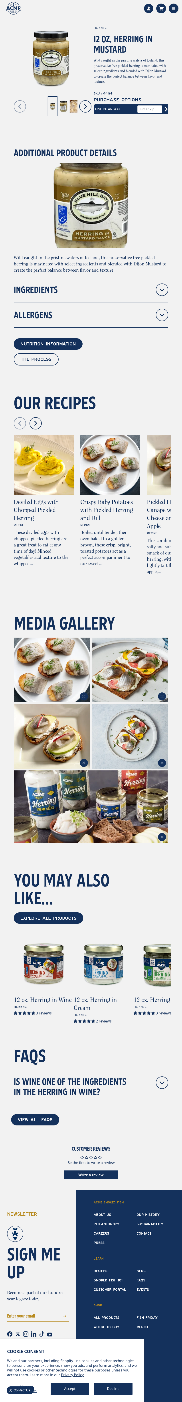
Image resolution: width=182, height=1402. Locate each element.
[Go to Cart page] (161, 8)
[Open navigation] (173, 8)
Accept (69, 1388)
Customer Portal (110, 1290)
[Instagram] (26, 1333)
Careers (101, 1234)
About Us (102, 1215)
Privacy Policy (72, 1374)
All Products (106, 1318)
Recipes (100, 1271)
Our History (148, 1215)
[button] (25, 1013)
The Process (36, 359)
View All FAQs (35, 1119)
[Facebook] (10, 1333)
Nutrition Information (48, 344)
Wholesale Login (149, 8)
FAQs (140, 1280)
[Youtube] (49, 1334)
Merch (142, 1327)
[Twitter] (18, 1333)
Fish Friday (147, 1318)
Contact (143, 1234)
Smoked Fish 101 (108, 1280)
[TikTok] (42, 1333)
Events (142, 1290)
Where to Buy (106, 1327)
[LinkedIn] (34, 1333)
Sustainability (149, 1224)
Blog (140, 1271)
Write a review (91, 1174)
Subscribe (58, 1316)
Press (99, 1243)
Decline (113, 1388)
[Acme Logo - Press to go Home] (13, 8)
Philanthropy (106, 1224)
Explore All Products (48, 918)
